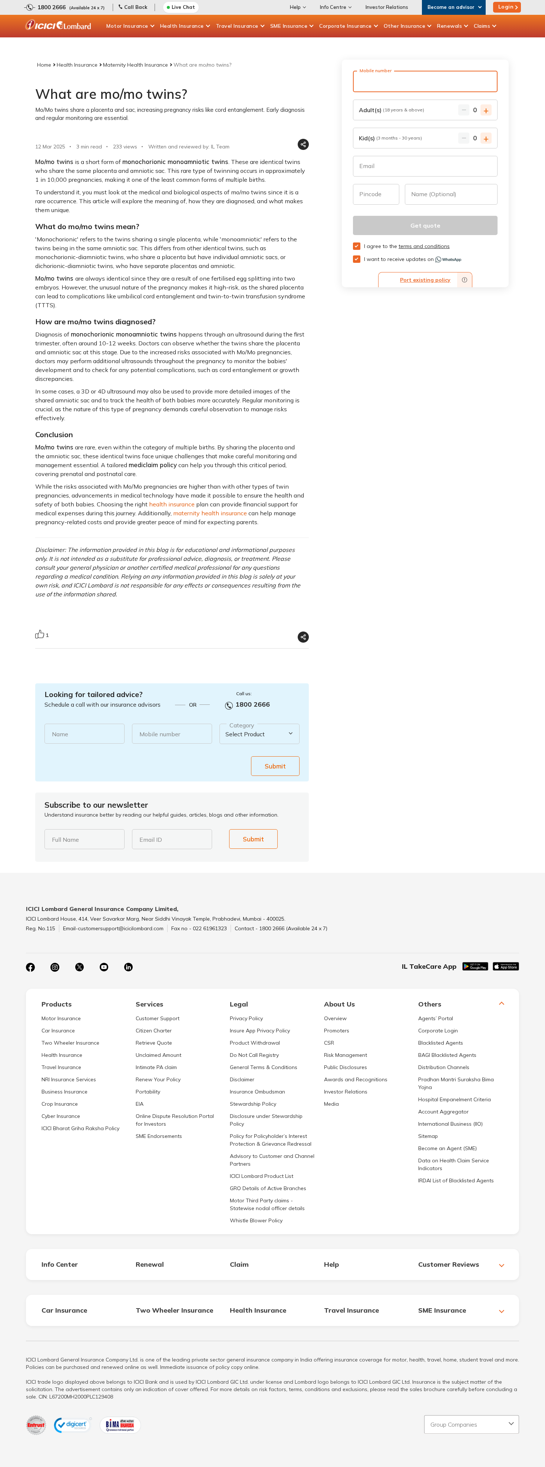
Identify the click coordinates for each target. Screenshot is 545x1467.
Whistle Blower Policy (256, 1220)
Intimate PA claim (156, 1067)
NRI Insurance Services (69, 1079)
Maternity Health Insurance (135, 64)
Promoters (336, 1030)
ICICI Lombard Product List (261, 1176)
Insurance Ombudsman (257, 1091)
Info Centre (333, 7)
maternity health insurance (210, 513)
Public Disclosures (345, 1067)
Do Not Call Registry (254, 1055)
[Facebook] (30, 967)
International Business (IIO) (450, 1124)
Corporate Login (438, 1030)
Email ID (150, 839)
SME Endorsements (159, 1136)
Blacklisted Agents (440, 1042)
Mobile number (159, 734)
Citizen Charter (154, 1030)
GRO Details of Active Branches (268, 1188)
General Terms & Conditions (263, 1067)
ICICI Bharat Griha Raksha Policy (80, 1128)
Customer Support (157, 1018)
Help (295, 7)
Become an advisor (451, 7)
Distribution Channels (443, 1067)
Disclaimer (242, 1079)
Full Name (65, 839)
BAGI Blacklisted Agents (447, 1055)
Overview (335, 1018)
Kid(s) (390, 138)
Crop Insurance (60, 1104)
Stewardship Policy (253, 1104)
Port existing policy (425, 280)
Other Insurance (405, 26)
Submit (275, 766)
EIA (139, 1104)
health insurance (172, 504)
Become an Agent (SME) (447, 1148)
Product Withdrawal (255, 1042)
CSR (329, 1042)
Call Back (135, 7)
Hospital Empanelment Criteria (454, 1099)
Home (44, 64)
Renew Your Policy (158, 1079)
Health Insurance (182, 26)
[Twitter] (79, 967)
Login (506, 6)
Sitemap (428, 1136)
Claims (482, 26)
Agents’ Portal (435, 1018)
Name (60, 734)
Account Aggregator (443, 1111)
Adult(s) (391, 110)
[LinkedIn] (128, 967)
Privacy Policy (246, 1018)
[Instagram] (54, 967)
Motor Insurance (127, 26)
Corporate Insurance (345, 26)
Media (331, 1104)
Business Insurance (64, 1091)
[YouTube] (103, 967)
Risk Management (345, 1055)
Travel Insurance (237, 26)
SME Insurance (289, 26)
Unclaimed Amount (158, 1055)
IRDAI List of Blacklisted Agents (456, 1180)
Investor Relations (387, 7)
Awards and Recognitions (355, 1079)
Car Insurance (58, 1030)
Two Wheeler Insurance (70, 1042)
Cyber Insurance (61, 1116)
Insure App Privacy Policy (260, 1030)
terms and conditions (424, 246)
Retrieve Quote (154, 1042)
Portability (148, 1091)
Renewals (449, 26)
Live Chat (183, 7)
